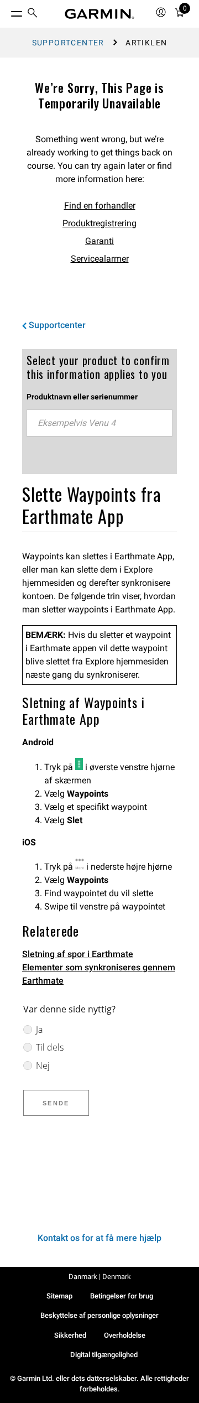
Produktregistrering (99, 223)
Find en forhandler (99, 205)
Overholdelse (124, 1335)
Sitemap (59, 1296)
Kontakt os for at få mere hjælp (99, 1238)
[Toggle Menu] (6, 11)
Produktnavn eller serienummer (82, 396)
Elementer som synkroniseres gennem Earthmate (98, 974)
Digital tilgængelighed (104, 1354)
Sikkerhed (70, 1335)
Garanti (99, 241)
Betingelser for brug (121, 1296)
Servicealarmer (100, 258)
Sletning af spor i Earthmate (77, 954)
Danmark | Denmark (100, 1276)
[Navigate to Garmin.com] (99, 14)
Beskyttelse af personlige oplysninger (99, 1315)
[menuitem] (32, 14)
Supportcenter (68, 42)
